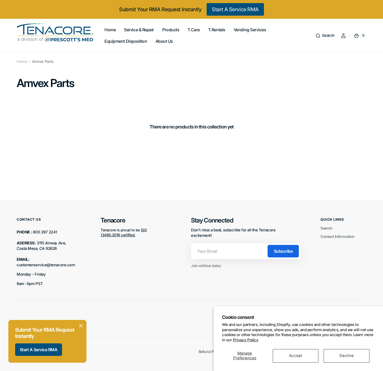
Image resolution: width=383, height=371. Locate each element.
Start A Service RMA (235, 9)
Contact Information (337, 236)
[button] (325, 35)
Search (326, 228)
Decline (346, 355)
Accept (295, 355)
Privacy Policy (245, 340)
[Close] (81, 325)
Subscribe (283, 251)
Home (22, 61)
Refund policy (210, 351)
